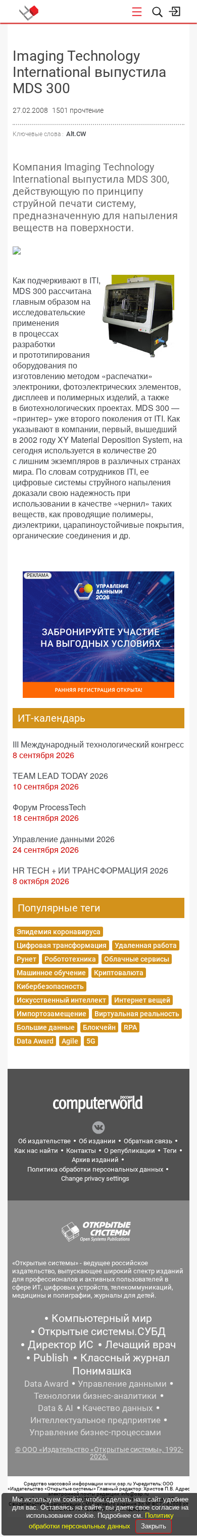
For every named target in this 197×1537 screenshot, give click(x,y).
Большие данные (46, 1027)
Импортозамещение (51, 1014)
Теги (170, 1150)
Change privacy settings (95, 1178)
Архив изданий (95, 1160)
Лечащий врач (140, 1345)
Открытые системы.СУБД (102, 1331)
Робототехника (70, 959)
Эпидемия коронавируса (59, 932)
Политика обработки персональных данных (95, 1169)
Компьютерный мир (102, 1318)
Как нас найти (36, 1150)
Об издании (97, 1141)
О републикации (129, 1150)
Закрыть (153, 1526)
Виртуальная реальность (136, 1014)
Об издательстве (44, 1141)
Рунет (26, 959)
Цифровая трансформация (62, 945)
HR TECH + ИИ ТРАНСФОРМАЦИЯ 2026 (90, 870)
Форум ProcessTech (49, 807)
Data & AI (55, 1408)
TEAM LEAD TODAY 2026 (60, 775)
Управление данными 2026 (64, 839)
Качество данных (117, 1408)
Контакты (81, 1150)
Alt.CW (76, 134)
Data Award (35, 1041)
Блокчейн (99, 1027)
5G (90, 1041)
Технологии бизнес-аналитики (95, 1396)
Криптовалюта (118, 973)
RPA (130, 1027)
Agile (70, 1041)
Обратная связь (148, 1141)
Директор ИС (60, 1345)
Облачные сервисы (136, 959)
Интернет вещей (142, 1000)
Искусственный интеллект (61, 1000)
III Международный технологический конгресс (98, 744)
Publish (51, 1358)
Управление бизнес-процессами (95, 1432)
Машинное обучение (51, 973)
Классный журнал (125, 1358)
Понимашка (101, 1371)
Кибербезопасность (50, 986)
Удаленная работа (146, 945)
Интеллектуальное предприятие (95, 1420)
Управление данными (122, 1384)
